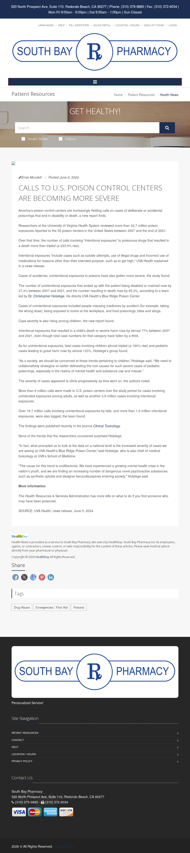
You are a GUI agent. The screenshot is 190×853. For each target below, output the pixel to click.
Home (118, 94)
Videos (70, 138)
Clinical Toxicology (106, 425)
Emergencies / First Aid (51, 607)
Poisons (78, 607)
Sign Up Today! (154, 25)
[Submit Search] (167, 127)
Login (173, 25)
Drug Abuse (22, 607)
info (108, 496)
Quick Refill (102, 25)
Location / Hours (127, 25)
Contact (18, 740)
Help (61, 25)
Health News (38, 138)
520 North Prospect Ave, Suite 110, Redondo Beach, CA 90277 (59, 6)
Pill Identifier (79, 25)
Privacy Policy (22, 761)
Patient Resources (141, 94)
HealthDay (42, 557)
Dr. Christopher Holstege (46, 296)
